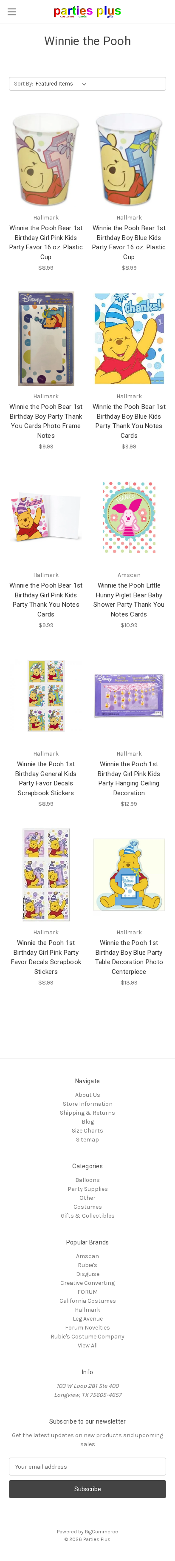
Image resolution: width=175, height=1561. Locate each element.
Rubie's (87, 1265)
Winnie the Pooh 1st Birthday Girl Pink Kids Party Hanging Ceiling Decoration (129, 778)
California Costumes (87, 1300)
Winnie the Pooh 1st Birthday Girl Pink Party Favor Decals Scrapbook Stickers (46, 957)
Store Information (88, 1103)
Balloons (87, 1180)
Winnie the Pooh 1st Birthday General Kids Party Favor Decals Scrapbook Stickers (45, 778)
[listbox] (62, 83)
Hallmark (87, 1309)
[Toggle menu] (11, 11)
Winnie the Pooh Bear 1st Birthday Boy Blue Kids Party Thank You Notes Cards (129, 421)
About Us (87, 1095)
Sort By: (23, 83)
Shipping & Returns (87, 1112)
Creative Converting (87, 1283)
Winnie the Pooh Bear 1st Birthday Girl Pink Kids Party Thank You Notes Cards (45, 600)
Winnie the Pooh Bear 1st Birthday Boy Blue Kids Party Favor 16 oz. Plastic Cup (129, 242)
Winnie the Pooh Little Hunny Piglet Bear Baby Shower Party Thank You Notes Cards (129, 600)
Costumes (87, 1206)
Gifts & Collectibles (88, 1215)
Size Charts (87, 1130)
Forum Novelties (87, 1327)
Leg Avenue (88, 1318)
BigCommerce (101, 1532)
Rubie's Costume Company (87, 1336)
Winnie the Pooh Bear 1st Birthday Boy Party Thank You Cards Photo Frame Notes (45, 421)
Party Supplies (88, 1189)
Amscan (87, 1256)
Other (87, 1197)
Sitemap (87, 1139)
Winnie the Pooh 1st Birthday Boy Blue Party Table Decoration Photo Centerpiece (129, 957)
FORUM (87, 1292)
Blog (88, 1121)
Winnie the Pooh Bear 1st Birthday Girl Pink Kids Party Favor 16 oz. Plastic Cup (46, 242)
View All (88, 1345)
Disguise (87, 1274)
